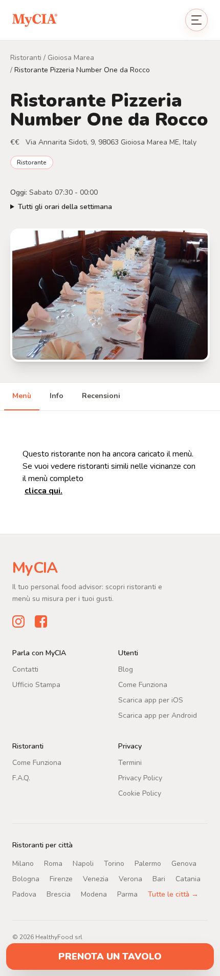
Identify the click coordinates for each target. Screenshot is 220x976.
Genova (183, 863)
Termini (130, 762)
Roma (53, 863)
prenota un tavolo (110, 956)
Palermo (148, 863)
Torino (114, 863)
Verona (130, 879)
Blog (125, 669)
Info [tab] (56, 396)
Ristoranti (25, 58)
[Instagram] (18, 621)
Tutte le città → (173, 894)
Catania (188, 879)
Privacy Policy (140, 778)
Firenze (61, 879)
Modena (94, 894)
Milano (23, 863)
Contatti (25, 669)
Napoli (83, 863)
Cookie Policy (139, 793)
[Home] (34, 19)
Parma (127, 894)
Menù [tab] (21, 396)
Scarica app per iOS (150, 700)
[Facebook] (41, 621)
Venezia (95, 879)
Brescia (59, 894)
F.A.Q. (21, 778)
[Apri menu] (196, 20)
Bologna (25, 879)
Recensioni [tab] (101, 396)
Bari (158, 879)
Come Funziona (142, 685)
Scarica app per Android (157, 715)
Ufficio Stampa (36, 685)
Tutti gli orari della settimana (65, 207)
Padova (24, 894)
